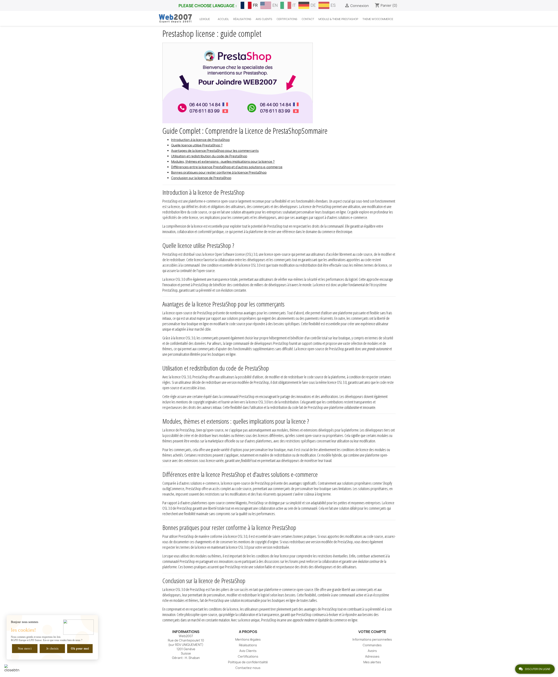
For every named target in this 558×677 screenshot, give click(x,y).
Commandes (372, 645)
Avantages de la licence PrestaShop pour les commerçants (215, 151)
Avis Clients (248, 651)
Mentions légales (248, 639)
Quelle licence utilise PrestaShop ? (197, 145)
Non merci (25, 648)
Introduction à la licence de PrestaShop (200, 140)
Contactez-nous (247, 668)
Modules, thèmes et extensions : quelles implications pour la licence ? (223, 161)
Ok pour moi (80, 648)
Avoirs (372, 651)
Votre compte (372, 631)
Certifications (248, 656)
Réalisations (248, 645)
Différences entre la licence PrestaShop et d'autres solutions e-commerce (226, 167)
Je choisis (52, 648)
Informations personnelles (372, 639)
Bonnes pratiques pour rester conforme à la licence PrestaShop (219, 172)
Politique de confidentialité (248, 662)
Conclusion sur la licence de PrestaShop (201, 178)
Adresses (372, 656)
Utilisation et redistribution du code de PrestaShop (209, 156)
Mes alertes (372, 662)
